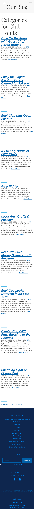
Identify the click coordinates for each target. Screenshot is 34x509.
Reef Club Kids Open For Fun (16, 117)
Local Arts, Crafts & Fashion (15, 217)
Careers (17, 427)
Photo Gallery (17, 422)
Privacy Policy (17, 438)
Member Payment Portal (17, 447)
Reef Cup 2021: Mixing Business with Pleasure (16, 255)
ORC (27, 47)
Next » (19, 404)
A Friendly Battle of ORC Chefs (15, 152)
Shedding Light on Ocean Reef (14, 371)
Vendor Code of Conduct (17, 441)
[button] (27, 460)
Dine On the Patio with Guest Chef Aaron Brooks (14, 41)
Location (17, 425)
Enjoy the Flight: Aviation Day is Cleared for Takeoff (15, 80)
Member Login (17, 436)
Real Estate (17, 430)
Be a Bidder (9, 186)
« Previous (4, 404)
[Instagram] (20, 479)
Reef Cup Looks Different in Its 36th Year (15, 294)
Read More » (12, 59)
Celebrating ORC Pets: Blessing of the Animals (15, 334)
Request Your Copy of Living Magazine (17, 419)
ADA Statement (17, 444)
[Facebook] (14, 479)
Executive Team (17, 433)
